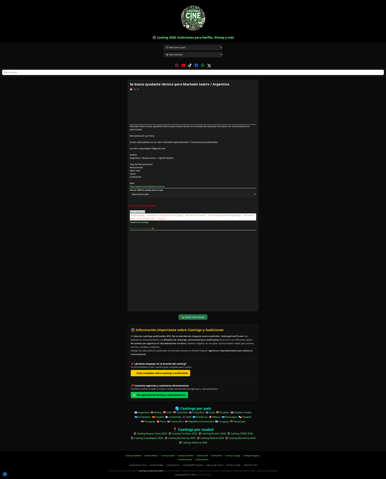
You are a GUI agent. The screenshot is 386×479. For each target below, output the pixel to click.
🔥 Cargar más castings (193, 317)
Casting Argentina (133, 455)
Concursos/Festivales (146, 219)
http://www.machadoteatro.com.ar (147, 186)
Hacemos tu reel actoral (195, 215)
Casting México (151, 455)
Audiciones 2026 (250, 465)
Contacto (162, 219)
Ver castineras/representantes (220, 215)
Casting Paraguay (251, 455)
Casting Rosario (173, 465)
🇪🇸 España (158, 417)
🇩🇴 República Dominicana (199, 421)
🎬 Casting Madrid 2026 (210, 438)
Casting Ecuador (185, 459)
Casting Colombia (185, 455)
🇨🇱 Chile (167, 412)
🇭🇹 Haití (186, 417)
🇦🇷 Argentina (141, 412)
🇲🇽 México (215, 417)
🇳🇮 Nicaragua (229, 417)
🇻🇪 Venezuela (237, 421)
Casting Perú (216, 455)
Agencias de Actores (214, 465)
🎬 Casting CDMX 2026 (240, 433)
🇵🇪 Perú (161, 421)
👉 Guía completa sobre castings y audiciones (160, 373)
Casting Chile (202, 455)
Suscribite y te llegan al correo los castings (165, 215)
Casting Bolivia (201, 459)
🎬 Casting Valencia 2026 (193, 442)
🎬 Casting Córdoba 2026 (182, 433)
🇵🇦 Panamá (244, 417)
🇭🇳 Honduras (200, 417)
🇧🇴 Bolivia (155, 412)
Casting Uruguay (232, 455)
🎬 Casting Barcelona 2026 (240, 438)
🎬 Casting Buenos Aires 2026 (150, 433)
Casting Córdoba (157, 465)
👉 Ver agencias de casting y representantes (159, 395)
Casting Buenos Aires (138, 465)
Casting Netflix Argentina (192, 465)
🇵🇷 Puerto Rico (175, 421)
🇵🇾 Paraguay (148, 421)
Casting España (168, 455)
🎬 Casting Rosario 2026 (212, 433)
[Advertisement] (193, 108)
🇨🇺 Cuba (210, 412)
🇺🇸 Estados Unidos (241, 412)
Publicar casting (138, 215)
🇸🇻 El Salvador (143, 417)
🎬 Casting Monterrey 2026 (180, 438)
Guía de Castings (233, 465)
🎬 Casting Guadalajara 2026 (147, 438)
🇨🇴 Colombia (180, 412)
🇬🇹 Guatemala (173, 417)
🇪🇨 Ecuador (222, 412)
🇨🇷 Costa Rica (196, 412)
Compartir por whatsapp (139, 222)
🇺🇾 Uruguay (222, 421)
